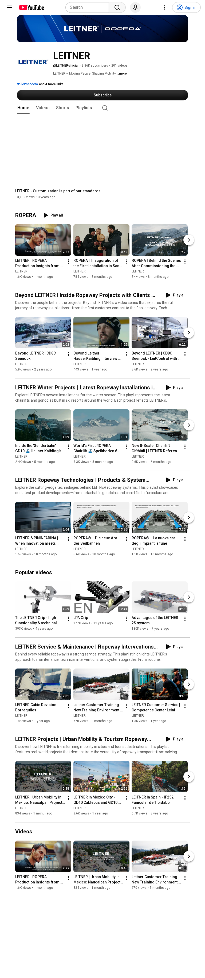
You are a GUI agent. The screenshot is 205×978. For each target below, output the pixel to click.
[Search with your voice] (135, 7)
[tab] (23, 107)
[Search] (117, 7)
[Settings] (164, 7)
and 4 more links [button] (51, 84)
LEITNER (21, 272)
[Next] (188, 240)
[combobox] (89, 7)
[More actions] (68, 261)
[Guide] (9, 7)
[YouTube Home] (31, 7)
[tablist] (102, 107)
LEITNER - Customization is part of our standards (58, 191)
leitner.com (29, 84)
